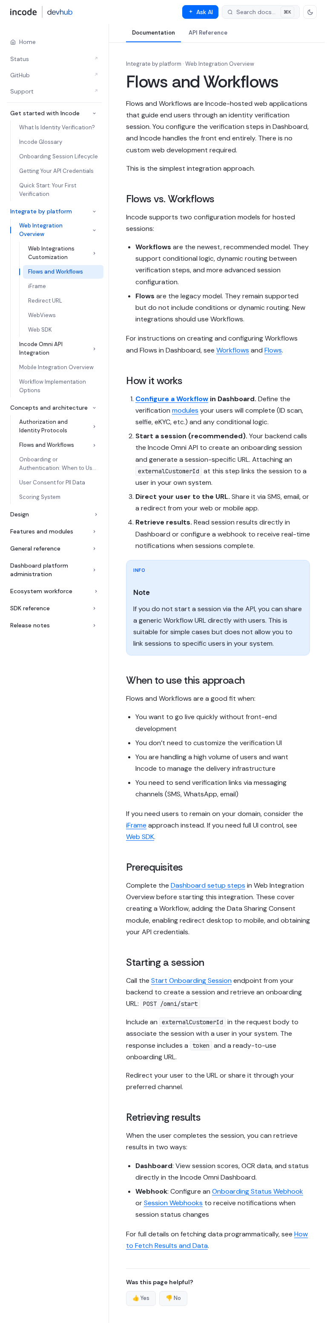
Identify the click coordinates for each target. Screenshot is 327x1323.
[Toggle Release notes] (94, 625)
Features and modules (41, 531)
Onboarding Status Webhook (257, 1191)
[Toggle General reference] (94, 549)
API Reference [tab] (208, 32)
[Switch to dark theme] (310, 12)
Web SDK (140, 836)
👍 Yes (140, 1298)
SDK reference (30, 608)
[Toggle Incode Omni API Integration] (94, 349)
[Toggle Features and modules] (94, 531)
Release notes (30, 625)
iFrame (136, 825)
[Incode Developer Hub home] (41, 12)
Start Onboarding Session (191, 980)
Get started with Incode (45, 113)
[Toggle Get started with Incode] (94, 113)
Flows (273, 350)
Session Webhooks (173, 1202)
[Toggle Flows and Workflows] (94, 445)
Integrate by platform (41, 211)
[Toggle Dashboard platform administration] (94, 570)
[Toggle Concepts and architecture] (94, 408)
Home (27, 42)
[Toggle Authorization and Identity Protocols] (94, 427)
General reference (35, 548)
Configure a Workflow (171, 398)
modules (185, 410)
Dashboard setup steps (208, 885)
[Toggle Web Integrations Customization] (94, 253)
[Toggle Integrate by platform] (94, 211)
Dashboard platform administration (39, 570)
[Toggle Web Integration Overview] (94, 230)
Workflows (232, 350)
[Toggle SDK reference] (94, 608)
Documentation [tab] (153, 32)
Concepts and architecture (49, 407)
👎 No (173, 1298)
